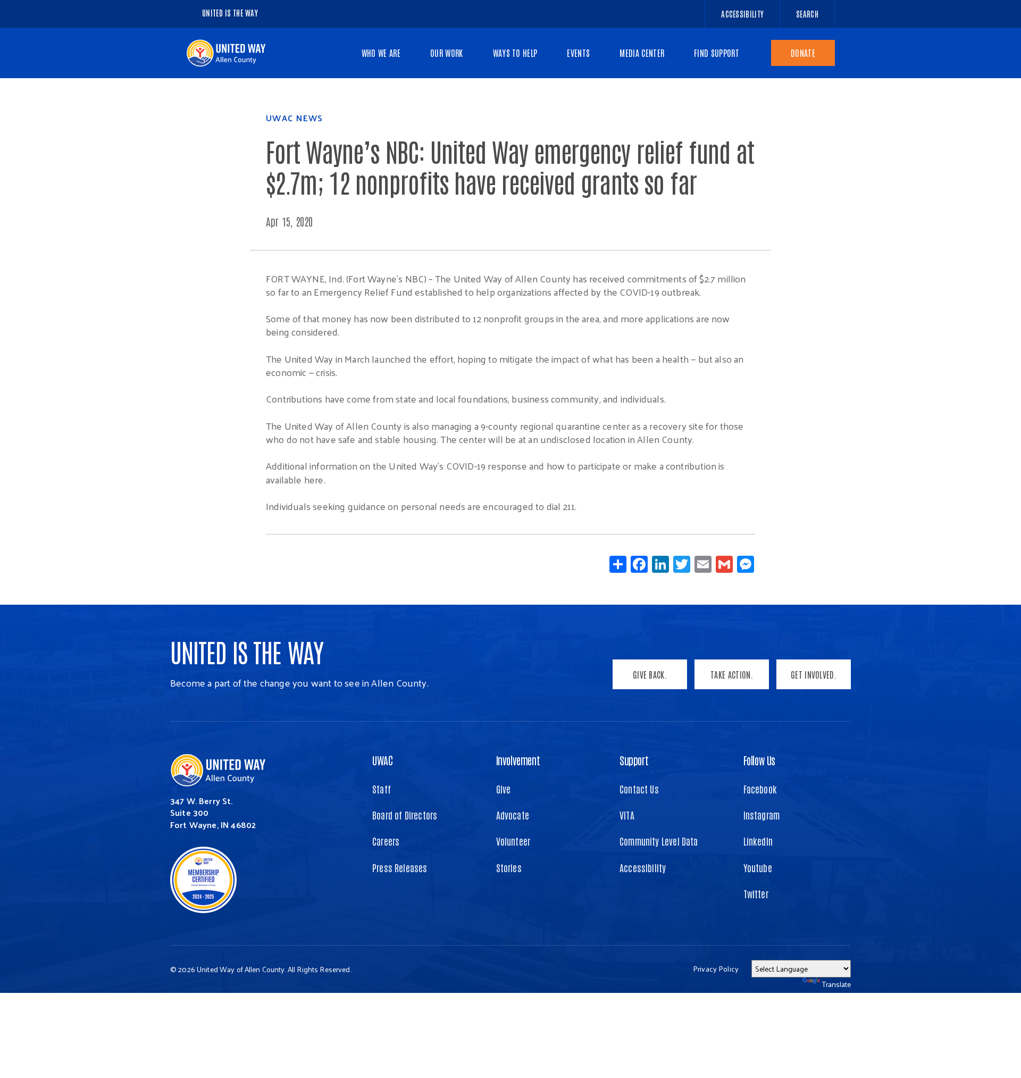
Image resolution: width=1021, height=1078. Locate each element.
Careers (385, 840)
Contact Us (639, 788)
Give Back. (650, 674)
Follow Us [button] (759, 760)
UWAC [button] (382, 760)
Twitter (755, 893)
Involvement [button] (518, 760)
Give (503, 788)
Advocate (512, 814)
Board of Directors (404, 814)
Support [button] (634, 760)
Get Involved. (813, 674)
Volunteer (513, 840)
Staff (381, 788)
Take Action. (731, 674)
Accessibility (643, 867)
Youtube (757, 867)
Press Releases (400, 867)
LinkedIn (758, 840)
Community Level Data (659, 840)
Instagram (761, 814)
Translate (836, 984)
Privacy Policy (716, 968)
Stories (509, 867)
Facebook (760, 788)
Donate (803, 52)
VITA (627, 814)
